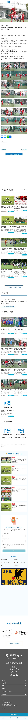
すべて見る (23, 189)
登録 (14, 550)
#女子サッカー (4, 141)
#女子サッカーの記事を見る (14, 287)
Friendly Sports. (14, 714)
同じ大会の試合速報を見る (14, 154)
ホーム (3, 680)
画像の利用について (14, 669)
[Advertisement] (14, 172)
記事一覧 (4, 683)
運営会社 (14, 667)
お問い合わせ (14, 671)
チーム (3, 688)
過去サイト (14, 672)
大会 (3, 685)
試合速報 (4, 694)
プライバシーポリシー (9, 544)
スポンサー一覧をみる (14, 643)
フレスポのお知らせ (7, 691)
